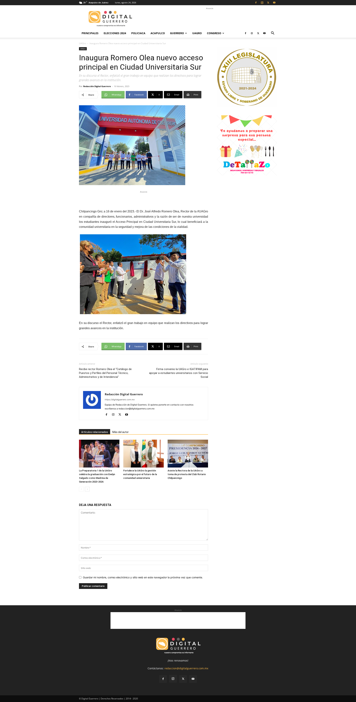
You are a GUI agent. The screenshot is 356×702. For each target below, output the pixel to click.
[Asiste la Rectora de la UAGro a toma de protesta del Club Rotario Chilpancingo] (188, 454)
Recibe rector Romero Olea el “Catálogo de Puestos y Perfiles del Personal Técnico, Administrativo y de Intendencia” (105, 373)
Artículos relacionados (94, 432)
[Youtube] (274, 2)
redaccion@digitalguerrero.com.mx (186, 668)
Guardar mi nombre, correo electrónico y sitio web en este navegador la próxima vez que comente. (143, 577)
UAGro (197, 33)
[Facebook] (256, 2)
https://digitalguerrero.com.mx (120, 399)
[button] (272, 33)
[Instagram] (262, 2)
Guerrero (177, 33)
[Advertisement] (209, 18)
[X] (268, 2)
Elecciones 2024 (115, 33)
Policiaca (138, 33)
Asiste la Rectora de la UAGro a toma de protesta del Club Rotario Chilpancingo (187, 474)
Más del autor (120, 432)
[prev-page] (81, 489)
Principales (90, 33)
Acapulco (158, 33)
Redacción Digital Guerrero (97, 86)
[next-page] (87, 489)
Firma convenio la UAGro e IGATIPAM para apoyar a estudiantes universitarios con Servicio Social (178, 373)
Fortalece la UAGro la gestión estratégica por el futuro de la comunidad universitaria (140, 474)
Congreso (214, 33)
